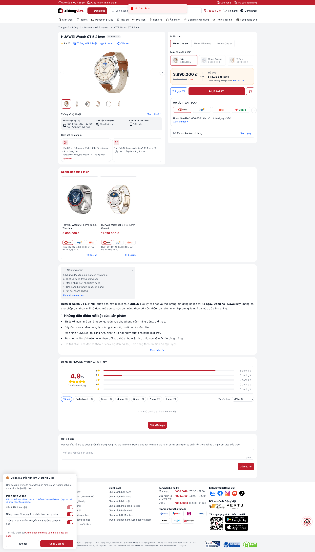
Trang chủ (63, 27)
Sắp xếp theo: (224, 399)
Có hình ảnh (84, 399)
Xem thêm (67, 158)
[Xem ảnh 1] (66, 104)
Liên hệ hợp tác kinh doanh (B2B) (76, 496)
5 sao (106, 399)
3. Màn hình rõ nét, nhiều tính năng (81, 282)
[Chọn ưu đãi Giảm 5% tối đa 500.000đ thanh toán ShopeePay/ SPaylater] (221, 110)
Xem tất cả (153, 114)
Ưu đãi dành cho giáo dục (72, 501)
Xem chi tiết (238, 80)
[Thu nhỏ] (70, 478)
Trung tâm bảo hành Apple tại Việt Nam (130, 519)
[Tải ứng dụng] (236, 519)
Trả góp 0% (178, 91)
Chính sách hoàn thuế (120, 510)
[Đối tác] (217, 506)
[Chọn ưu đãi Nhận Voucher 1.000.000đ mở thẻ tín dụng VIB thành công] (202, 110)
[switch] (70, 507)
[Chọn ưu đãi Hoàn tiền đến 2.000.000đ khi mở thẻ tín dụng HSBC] (182, 110)
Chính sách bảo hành (120, 491)
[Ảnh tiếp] (162, 72)
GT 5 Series (101, 27)
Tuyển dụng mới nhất (69, 510)
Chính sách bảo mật (119, 501)
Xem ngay (245, 133)
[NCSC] (213, 544)
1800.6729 (181, 495)
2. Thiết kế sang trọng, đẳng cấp (81, 278)
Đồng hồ (76, 27)
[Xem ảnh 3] (87, 104)
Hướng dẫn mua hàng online (73, 515)
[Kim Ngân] (189, 520)
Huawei (88, 27)
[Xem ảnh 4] (98, 104)
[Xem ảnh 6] (119, 104)
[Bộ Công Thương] (231, 544)
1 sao (171, 399)
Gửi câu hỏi (246, 466)
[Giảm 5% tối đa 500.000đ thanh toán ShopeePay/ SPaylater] (91, 242)
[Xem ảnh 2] (77, 104)
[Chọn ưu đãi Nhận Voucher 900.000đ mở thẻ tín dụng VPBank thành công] (241, 110)
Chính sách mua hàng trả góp (125, 505)
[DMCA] (250, 544)
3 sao (138, 399)
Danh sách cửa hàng (69, 505)
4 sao (122, 399)
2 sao (154, 399)
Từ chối (23, 543)
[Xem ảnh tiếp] (254, 110)
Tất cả (66, 399)
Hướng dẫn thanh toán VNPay (74, 524)
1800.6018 (181, 491)
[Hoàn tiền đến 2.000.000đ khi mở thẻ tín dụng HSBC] (68, 242)
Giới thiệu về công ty (69, 491)
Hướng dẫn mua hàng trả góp (74, 519)
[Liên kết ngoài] (212, 493)
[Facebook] (220, 493)
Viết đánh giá (157, 425)
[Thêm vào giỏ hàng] (250, 91)
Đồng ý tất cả (56, 543)
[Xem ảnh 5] (108, 104)
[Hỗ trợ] (307, 521)
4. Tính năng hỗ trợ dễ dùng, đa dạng (83, 286)
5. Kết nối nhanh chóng (75, 290)
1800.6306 (181, 503)
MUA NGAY (216, 91)
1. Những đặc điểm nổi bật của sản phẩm (85, 275)
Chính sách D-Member (121, 515)
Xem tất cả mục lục (73, 295)
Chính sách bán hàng (120, 496)
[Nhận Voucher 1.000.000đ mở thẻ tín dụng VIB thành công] (79, 242)
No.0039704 (113, 37)
